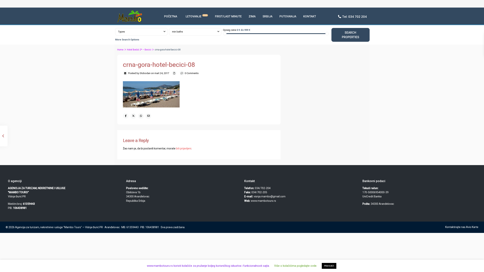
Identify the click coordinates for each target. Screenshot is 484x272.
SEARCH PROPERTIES (350, 35)
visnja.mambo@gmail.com (269, 196)
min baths (177, 31)
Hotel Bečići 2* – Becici (139, 49)
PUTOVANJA (287, 16)
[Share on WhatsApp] (141, 116)
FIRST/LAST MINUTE (228, 16)
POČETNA (170, 16)
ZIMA (252, 16)
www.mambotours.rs (263, 200)
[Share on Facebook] (126, 116)
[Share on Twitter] (133, 116)
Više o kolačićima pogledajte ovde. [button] (295, 265)
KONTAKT (309, 16)
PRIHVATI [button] (329, 265)
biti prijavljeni (183, 148)
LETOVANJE (196, 16)
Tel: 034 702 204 (354, 17)
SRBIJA (267, 16)
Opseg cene (229, 30)
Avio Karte (472, 227)
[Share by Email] (148, 116)
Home (120, 49)
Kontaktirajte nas (455, 227)
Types (121, 31)
